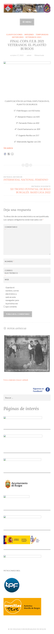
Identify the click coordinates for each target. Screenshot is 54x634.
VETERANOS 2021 (33, 37)
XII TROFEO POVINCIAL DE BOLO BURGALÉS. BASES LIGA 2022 (30, 189)
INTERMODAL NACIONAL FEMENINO (26, 178)
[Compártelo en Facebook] (5, 153)
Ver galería (8, 148)
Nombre (9, 261)
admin (29, 55)
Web (7, 280)
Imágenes (29, 35)
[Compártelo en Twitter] (8, 153)
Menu (28, 22)
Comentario (11, 228)
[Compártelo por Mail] (12, 153)
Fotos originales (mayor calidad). (16, 380)
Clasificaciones (14, 35)
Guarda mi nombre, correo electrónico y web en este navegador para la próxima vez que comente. (12, 297)
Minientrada (39, 55)
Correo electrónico (11, 273)
